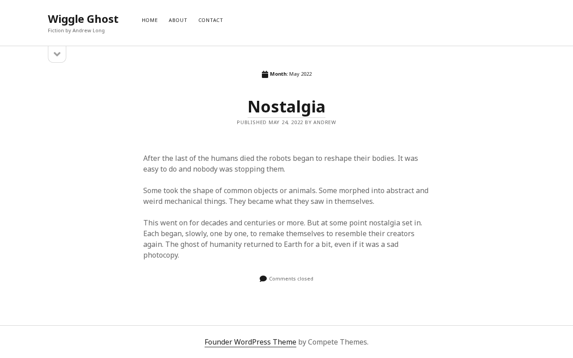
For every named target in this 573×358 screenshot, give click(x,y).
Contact (210, 20)
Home (150, 20)
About (178, 20)
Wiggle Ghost (83, 18)
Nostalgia (286, 106)
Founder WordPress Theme (250, 342)
